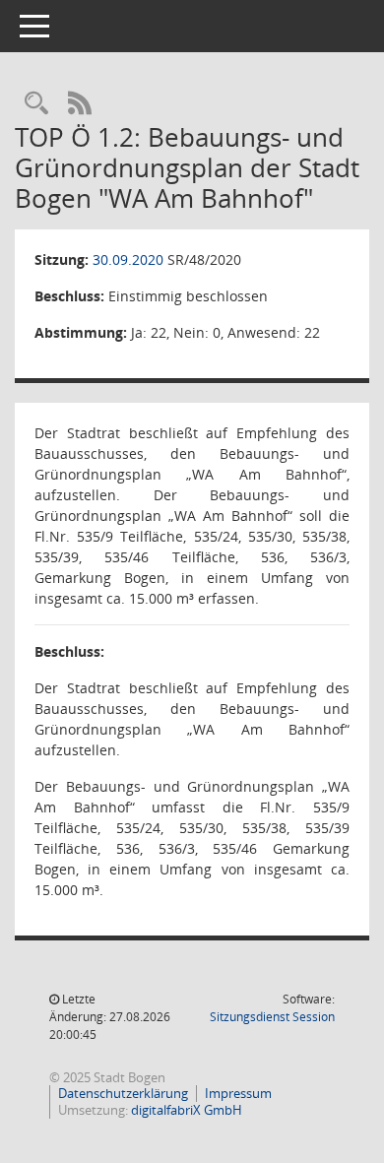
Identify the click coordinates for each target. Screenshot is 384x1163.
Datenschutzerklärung (123, 1093)
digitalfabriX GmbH (186, 1110)
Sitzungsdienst (272, 1016)
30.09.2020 (128, 259)
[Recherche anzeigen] (36, 104)
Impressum (238, 1093)
